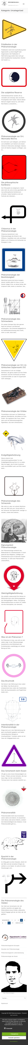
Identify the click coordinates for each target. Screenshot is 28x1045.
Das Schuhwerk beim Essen (13, 771)
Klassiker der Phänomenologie (10, 949)
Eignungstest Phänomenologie (8, 546)
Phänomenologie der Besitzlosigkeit (10, 276)
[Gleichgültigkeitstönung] (14, 578)
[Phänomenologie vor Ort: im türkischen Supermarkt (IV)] (14, 350)
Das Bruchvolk (7, 681)
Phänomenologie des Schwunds (10, 502)
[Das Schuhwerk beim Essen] (14, 755)
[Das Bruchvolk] (14, 665)
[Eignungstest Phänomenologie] (14, 530)
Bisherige (5, 920)
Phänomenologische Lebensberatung (12, 953)
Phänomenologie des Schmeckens (10, 320)
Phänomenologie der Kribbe (13, 411)
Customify (14, 1015)
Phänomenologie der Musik (9, 956)
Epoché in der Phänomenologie (8, 857)
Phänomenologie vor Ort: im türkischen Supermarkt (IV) (14, 366)
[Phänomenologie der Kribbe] (14, 396)
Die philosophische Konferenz (9, 183)
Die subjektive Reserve (11, 92)
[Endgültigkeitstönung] (14, 440)
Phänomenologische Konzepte (10, 945)
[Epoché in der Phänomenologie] (14, 841)
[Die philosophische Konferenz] (14, 167)
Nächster (19, 923)
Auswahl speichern (14, 1037)
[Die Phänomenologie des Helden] (14, 885)
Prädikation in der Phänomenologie (9, 45)
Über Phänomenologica (8, 993)
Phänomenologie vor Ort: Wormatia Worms (12, 137)
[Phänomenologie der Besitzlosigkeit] (14, 259)
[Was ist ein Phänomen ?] (14, 622)
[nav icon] (23, 4)
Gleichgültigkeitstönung (12, 593)
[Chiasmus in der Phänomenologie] (14, 213)
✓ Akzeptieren (14, 1034)
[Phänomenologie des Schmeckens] (14, 303)
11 (12, 923)
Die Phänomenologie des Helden (12, 901)
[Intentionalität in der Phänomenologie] (14, 709)
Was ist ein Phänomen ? (12, 637)
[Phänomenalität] (14, 797)
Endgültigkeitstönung (10, 455)
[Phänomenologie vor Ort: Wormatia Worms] (14, 121)
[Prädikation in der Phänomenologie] (14, 29)
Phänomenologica (13, 2)
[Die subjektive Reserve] (14, 77)
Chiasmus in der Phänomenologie (8, 229)
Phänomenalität (8, 812)
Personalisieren (13, 1041)
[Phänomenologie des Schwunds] (14, 485)
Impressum (4, 1003)
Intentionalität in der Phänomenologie (10, 725)
